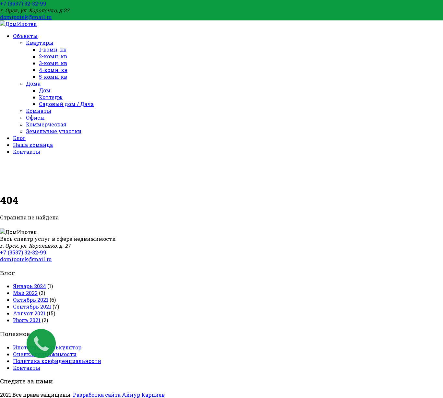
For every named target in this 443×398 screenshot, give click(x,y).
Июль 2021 (27, 320)
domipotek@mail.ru (26, 17)
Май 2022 (25, 292)
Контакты (26, 367)
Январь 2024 (29, 286)
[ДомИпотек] (18, 23)
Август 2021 (29, 313)
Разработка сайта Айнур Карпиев (119, 394)
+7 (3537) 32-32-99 (23, 3)
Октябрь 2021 (30, 299)
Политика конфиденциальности (57, 360)
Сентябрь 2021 (32, 306)
